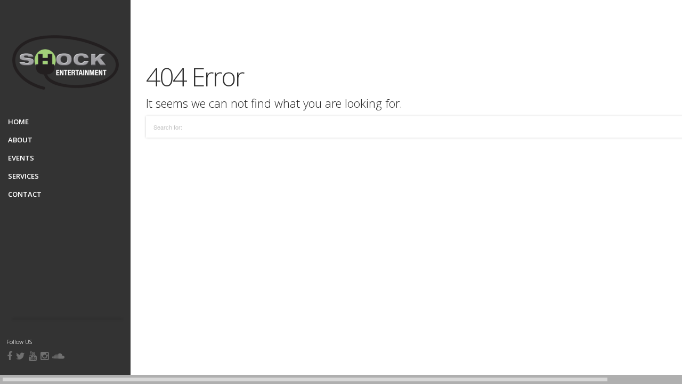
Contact (25, 194)
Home (18, 121)
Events (21, 158)
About (20, 140)
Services (23, 176)
